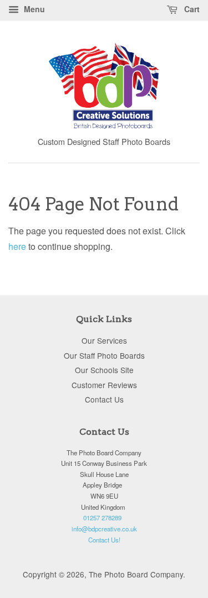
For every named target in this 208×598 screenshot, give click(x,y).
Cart (191, 8)
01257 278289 (102, 517)
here (17, 246)
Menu (33, 8)
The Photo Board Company (136, 574)
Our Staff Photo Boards (104, 355)
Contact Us (104, 399)
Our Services (104, 340)
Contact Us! (104, 539)
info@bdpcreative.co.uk (104, 528)
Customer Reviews (104, 384)
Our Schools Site (104, 369)
